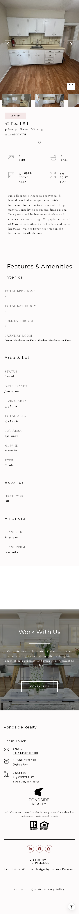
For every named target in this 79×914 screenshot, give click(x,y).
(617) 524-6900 (20, 764)
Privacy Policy (54, 889)
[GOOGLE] (39, 848)
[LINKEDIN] (30, 848)
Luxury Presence (63, 869)
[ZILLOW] (48, 848)
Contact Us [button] (39, 686)
